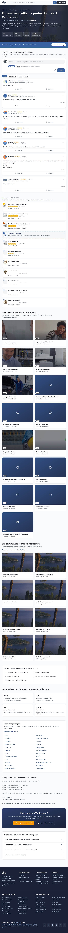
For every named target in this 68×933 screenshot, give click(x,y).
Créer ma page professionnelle (23, 823)
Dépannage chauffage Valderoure (16, 680)
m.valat (10, 142)
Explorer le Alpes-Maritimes (45, 823)
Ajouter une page (40, 875)
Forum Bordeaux (40, 902)
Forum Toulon (55, 900)
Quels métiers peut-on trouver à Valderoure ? (18, 844)
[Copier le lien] (64, 925)
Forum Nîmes (39, 911)
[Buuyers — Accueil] (4, 2)
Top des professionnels (42, 881)
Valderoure (33, 20)
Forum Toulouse (40, 897)
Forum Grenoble (56, 909)
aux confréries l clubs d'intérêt (18, 96)
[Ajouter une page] (55, 2)
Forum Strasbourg (41, 909)
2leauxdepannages (14, 179)
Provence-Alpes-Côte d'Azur (13, 20)
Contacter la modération (25, 881)
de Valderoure (18, 113)
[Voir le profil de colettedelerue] (5, 81)
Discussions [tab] (12, 76)
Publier (61, 70)
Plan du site (55, 884)
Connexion (62, 2)
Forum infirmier (6, 913)
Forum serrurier (22, 911)
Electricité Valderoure (13, 676)
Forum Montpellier (41, 907)
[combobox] (29, 2)
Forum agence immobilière (6, 903)
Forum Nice (39, 900)
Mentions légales (57, 881)
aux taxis (13, 113)
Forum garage (6, 911)
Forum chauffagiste (7, 908)
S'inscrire (21, 875)
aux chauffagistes (15, 143)
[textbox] (36, 62)
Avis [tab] (20, 76)
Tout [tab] (4, 76)
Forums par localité (43, 894)
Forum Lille (55, 902)
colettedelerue (12, 81)
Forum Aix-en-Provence (58, 897)
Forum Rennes (56, 907)
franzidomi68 (12, 112)
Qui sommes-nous (57, 875)
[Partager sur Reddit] (56, 925)
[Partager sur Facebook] (48, 925)
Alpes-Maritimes (25, 20)
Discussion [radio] (11, 66)
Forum (3, 20)
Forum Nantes (40, 904)
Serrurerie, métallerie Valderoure (46, 676)
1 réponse (62, 102)
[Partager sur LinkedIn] (52, 925)
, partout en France (29, 82)
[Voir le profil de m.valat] (5, 143)
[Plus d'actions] (63, 81)
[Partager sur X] (44, 925)
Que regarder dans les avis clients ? (15, 855)
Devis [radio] (18, 66)
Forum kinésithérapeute (25, 908)
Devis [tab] (26, 76)
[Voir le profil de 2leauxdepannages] (5, 180)
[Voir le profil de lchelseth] (5, 157)
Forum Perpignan (57, 904)
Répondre (50, 89)
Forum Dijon (55, 911)
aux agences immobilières (18, 82)
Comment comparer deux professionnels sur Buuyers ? (21, 850)
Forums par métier (8, 894)
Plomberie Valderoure (43, 672)
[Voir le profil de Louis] (5, 96)
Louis (9, 95)
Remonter (20, 89)
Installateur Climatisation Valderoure (17, 672)
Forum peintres (22, 897)
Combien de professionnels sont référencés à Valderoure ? (22, 839)
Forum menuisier (23, 906)
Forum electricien (7, 900)
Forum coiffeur (6, 906)
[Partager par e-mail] (60, 925)
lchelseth (11, 156)
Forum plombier (6, 897)
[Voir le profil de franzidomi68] (5, 112)
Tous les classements (10, 731)
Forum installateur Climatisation (23, 900)
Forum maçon (22, 904)
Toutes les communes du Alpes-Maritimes (14, 550)
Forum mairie (22, 913)
